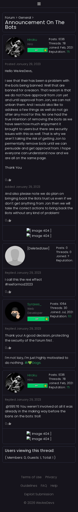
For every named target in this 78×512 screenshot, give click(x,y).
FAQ (44, 485)
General (24, 17)
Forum (10, 17)
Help (54, 485)
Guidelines (28, 485)
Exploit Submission (39, 494)
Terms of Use (31, 477)
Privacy (51, 477)
